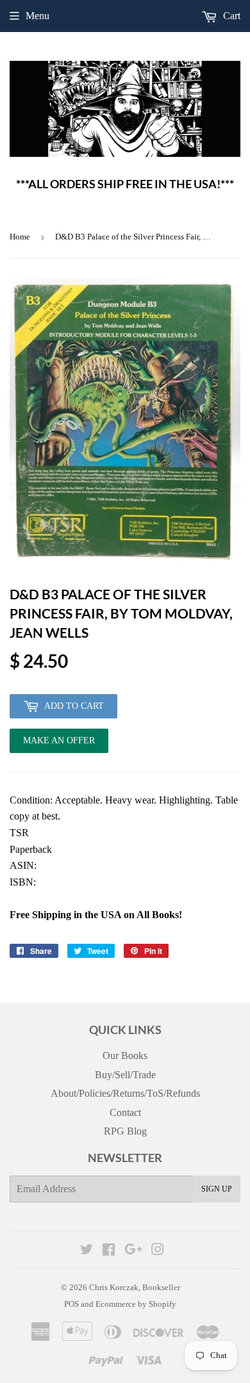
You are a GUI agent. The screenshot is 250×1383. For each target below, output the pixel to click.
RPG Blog (125, 1131)
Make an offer (59, 744)
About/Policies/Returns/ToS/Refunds (125, 1093)
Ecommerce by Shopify (136, 1304)
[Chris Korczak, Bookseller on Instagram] (157, 1250)
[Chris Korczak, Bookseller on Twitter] (86, 1250)
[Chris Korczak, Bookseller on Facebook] (108, 1250)
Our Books (125, 1055)
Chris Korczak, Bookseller (134, 1287)
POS (71, 1304)
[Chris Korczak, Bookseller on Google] (133, 1250)
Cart (230, 15)
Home (20, 236)
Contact (125, 1112)
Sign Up (216, 1189)
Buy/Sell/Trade (125, 1074)
